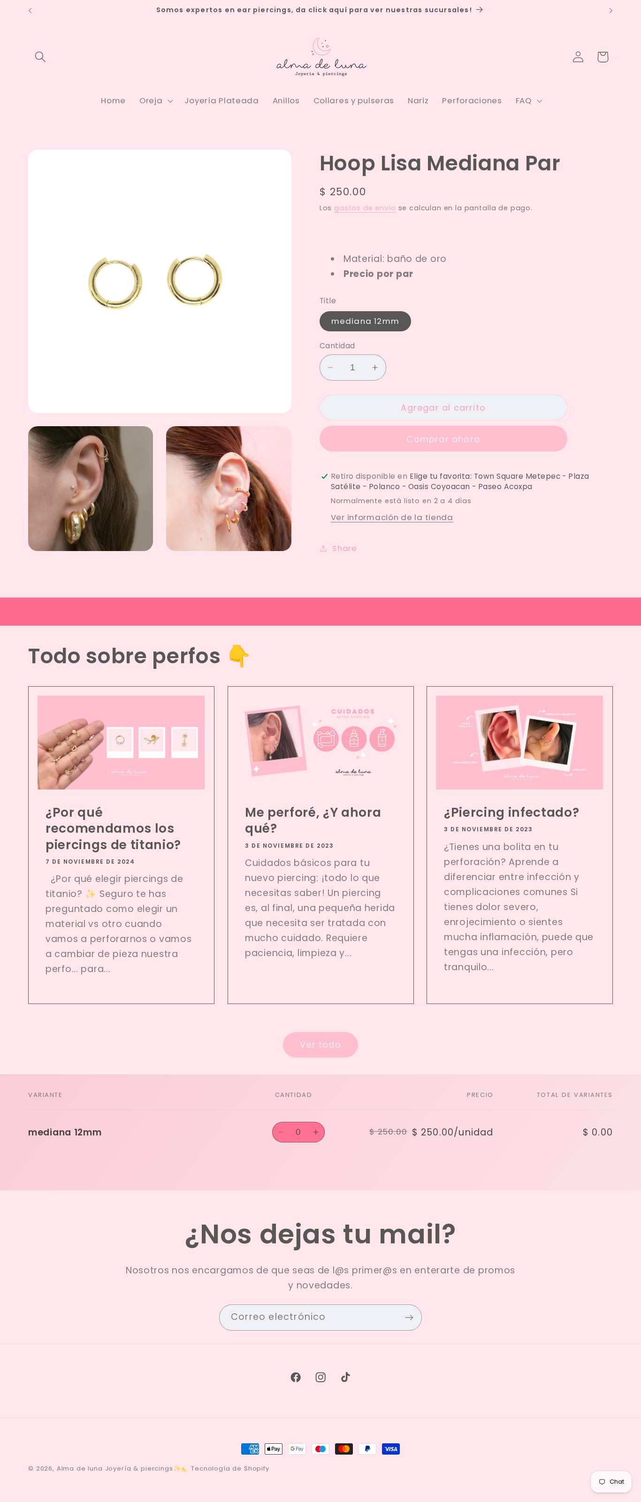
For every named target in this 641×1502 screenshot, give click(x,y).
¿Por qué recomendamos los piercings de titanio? (113, 829)
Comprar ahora (443, 439)
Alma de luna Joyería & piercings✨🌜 (123, 1468)
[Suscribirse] (409, 1317)
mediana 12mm (365, 321)
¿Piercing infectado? (511, 812)
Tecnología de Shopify (230, 1468)
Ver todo (320, 1044)
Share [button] (344, 548)
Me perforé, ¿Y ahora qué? (313, 821)
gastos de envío (365, 208)
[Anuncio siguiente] (611, 11)
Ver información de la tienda (392, 517)
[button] (40, 57)
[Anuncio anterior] (30, 11)
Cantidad (337, 346)
